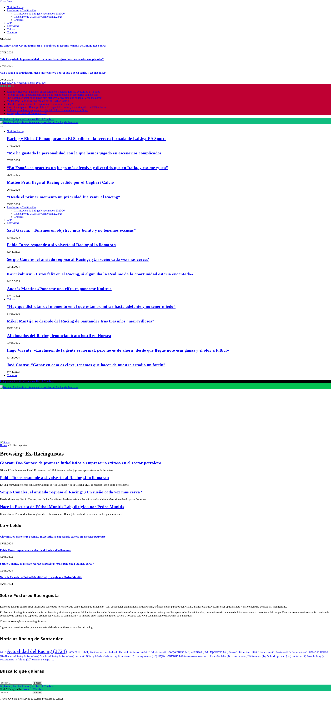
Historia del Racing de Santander (22, 656)
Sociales (299, 656)
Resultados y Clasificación (21, 10)
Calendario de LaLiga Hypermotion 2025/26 (38, 16)
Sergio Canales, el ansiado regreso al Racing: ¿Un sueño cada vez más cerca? (78, 259)
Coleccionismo (158, 652)
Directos (233, 652)
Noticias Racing (15, 7)
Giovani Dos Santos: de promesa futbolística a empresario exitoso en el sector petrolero (80, 463)
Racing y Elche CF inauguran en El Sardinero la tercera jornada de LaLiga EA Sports (53, 45)
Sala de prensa (279, 656)
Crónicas (18, 19)
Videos (10, 29)
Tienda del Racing (315, 656)
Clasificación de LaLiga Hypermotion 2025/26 (39, 13)
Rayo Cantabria (171, 656)
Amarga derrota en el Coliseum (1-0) (27, 113)
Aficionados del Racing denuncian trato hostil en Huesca (59, 335)
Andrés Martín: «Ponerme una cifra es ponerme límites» (59, 288)
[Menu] (1, 126)
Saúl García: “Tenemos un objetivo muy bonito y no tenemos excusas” (71, 230)
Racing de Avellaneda (98, 656)
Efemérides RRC (249, 652)
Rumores (258, 656)
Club (9, 22)
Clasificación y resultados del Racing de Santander (116, 652)
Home (3, 445)
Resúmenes (240, 656)
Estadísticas (282, 652)
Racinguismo (146, 656)
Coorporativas (178, 652)
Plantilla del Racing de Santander (57, 656)
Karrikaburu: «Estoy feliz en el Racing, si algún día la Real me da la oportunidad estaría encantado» (100, 274)
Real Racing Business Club (197, 656)
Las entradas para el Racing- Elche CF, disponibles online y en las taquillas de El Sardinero (56, 107)
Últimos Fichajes (43, 659)
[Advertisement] (165, 415)
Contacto (12, 32)
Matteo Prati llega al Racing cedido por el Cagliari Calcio (38, 100)
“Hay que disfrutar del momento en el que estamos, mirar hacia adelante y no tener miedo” (91, 306)
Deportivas (218, 652)
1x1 (3, 652)
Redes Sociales (220, 656)
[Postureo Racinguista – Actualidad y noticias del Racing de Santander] (39, 122)
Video (24, 659)
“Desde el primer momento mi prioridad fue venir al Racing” (40, 104)
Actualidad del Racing (37, 651)
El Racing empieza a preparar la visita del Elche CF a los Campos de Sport (47, 110)
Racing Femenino (121, 656)
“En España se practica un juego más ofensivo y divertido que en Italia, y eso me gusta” (53, 72)
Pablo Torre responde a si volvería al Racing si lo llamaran (61, 244)
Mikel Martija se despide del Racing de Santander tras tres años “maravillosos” (80, 321)
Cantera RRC (78, 652)
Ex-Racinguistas (298, 652)
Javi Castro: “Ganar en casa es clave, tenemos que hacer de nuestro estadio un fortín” (86, 365)
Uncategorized (9, 659)
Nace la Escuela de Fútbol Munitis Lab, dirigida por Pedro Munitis (62, 506)
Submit (37, 692)
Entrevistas (13, 25)
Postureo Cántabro (33, 689)
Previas (81, 656)
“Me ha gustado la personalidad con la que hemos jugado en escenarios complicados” (52, 59)
